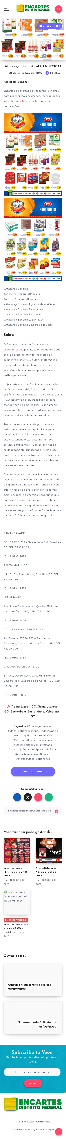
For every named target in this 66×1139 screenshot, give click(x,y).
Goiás (41, 707)
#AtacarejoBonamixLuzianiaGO (33, 735)
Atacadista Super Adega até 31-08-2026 (47, 872)
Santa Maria (36, 711)
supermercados (13, 349)
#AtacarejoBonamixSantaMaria (32, 745)
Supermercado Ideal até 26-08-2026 (16, 924)
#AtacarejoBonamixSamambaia (32, 740)
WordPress (42, 1121)
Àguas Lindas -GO (24, 707)
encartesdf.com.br (26, 101)
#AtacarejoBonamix (39, 726)
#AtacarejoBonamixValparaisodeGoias (33, 749)
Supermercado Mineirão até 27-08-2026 (16, 872)
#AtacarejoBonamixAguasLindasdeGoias (33, 731)
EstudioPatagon (45, 1129)
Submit (33, 1083)
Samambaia (18, 711)
